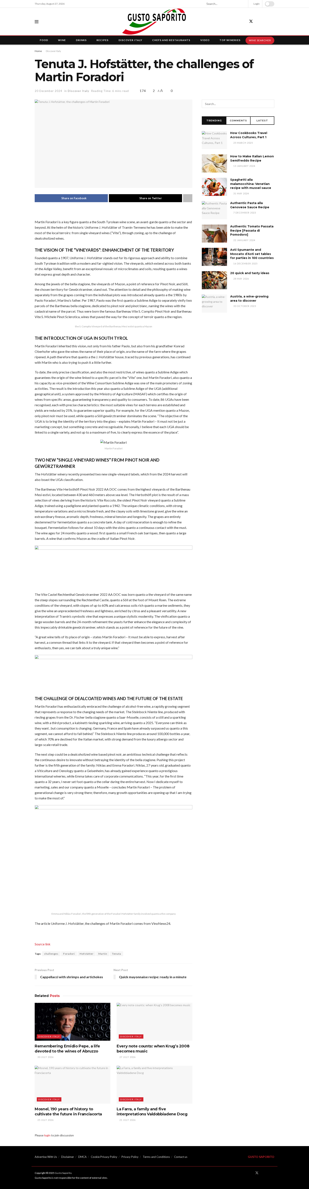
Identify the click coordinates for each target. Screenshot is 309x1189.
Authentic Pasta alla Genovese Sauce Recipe (249, 205)
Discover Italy (130, 40)
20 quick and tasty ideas (249, 273)
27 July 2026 (127, 1057)
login (47, 1135)
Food (44, 40)
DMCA (82, 1156)
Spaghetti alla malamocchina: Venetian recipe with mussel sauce (250, 184)
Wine (62, 40)
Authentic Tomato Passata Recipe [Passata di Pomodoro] (251, 230)
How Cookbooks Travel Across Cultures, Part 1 (248, 135)
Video (205, 40)
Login (256, 3)
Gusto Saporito (63, 1172)
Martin (102, 953)
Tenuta (116, 953)
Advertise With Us (46, 1156)
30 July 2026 (45, 1057)
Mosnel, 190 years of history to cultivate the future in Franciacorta (68, 1111)
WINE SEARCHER (260, 40)
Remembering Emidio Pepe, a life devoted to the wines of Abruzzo (67, 1048)
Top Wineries (229, 40)
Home (38, 51)
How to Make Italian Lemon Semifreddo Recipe (252, 158)
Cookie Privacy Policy (104, 1156)
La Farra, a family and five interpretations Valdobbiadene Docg (152, 1111)
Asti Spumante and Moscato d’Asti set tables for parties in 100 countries (252, 254)
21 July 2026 (127, 1120)
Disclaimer (67, 1156)
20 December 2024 (48, 91)
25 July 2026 (45, 1120)
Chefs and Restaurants (171, 40)
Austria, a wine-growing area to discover (249, 299)
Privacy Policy (130, 1156)
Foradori (69, 953)
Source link (42, 944)
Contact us (180, 1156)
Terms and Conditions (156, 1156)
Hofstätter (87, 953)
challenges (51, 953)
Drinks (81, 40)
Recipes (102, 40)
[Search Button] (243, 4)
